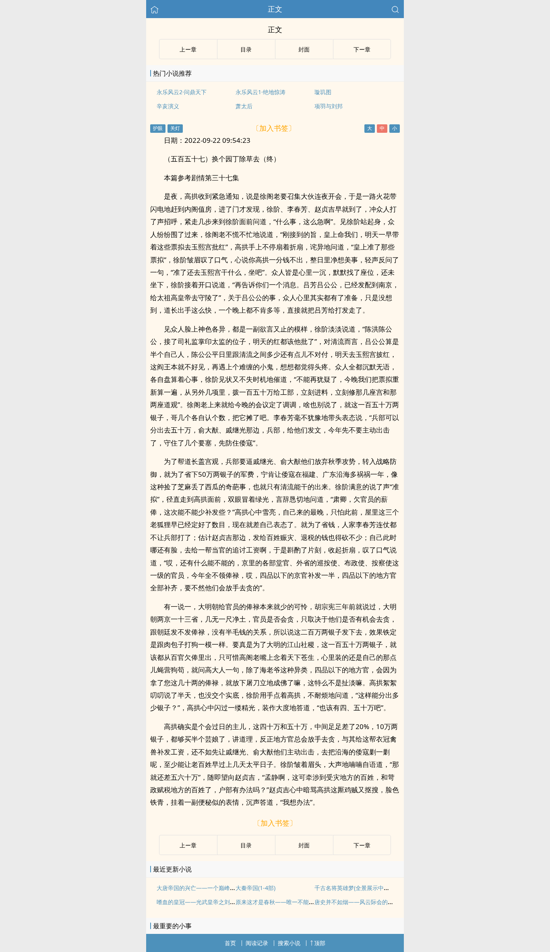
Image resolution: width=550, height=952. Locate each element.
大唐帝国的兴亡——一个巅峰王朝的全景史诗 (213, 888)
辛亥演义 (168, 106)
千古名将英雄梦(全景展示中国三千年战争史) (369, 888)
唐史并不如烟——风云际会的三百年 (359, 902)
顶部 (319, 943)
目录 (246, 49)
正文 (275, 9)
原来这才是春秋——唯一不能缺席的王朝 (286, 902)
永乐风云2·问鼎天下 (182, 92)
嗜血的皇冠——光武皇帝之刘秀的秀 (202, 902)
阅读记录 (257, 943)
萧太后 (244, 106)
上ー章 (188, 49)
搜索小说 (289, 943)
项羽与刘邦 (328, 106)
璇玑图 (322, 92)
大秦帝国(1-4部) (255, 888)
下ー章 (362, 49)
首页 (230, 943)
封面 (304, 49)
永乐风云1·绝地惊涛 (260, 92)
